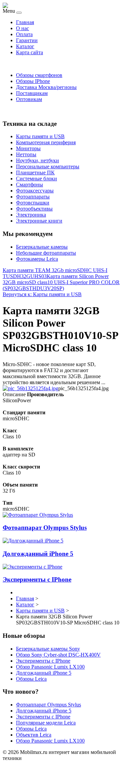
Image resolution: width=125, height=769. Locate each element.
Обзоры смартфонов (39, 75)
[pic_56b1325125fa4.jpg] (30, 388)
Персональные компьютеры (47, 166)
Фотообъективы (34, 208)
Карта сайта (29, 52)
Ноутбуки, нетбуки (37, 160)
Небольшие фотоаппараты (46, 253)
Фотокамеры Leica (37, 259)
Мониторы (28, 148)
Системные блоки (36, 178)
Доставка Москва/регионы (46, 87)
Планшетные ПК (35, 172)
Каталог (25, 46)
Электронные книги (39, 221)
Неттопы (26, 154)
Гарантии (27, 40)
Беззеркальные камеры (42, 247)
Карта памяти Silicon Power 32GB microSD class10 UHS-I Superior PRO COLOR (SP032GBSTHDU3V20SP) (61, 282)
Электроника (31, 215)
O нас (22, 28)
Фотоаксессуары (35, 190)
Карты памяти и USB (40, 136)
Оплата (24, 34)
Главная (25, 22)
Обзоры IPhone (33, 81)
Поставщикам (32, 93)
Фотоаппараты (33, 196)
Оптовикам (29, 99)
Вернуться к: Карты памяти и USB (42, 294)
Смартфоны (29, 184)
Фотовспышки (32, 202)
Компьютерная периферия (46, 142)
